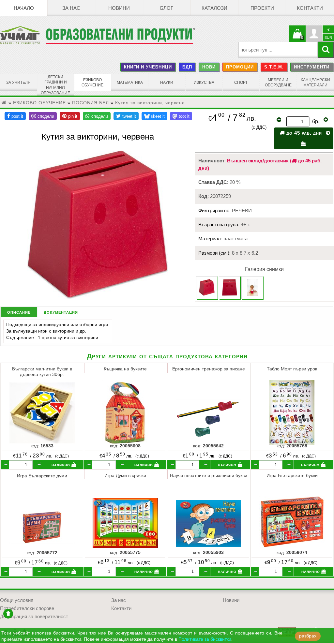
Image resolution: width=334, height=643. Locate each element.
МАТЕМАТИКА (130, 82)
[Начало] (4, 102)
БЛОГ (166, 8)
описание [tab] (19, 312)
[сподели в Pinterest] (70, 116)
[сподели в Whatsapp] (97, 116)
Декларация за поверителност (34, 616)
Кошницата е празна (297, 37)
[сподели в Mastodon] (181, 116)
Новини (119, 8)
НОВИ (209, 67)
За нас (71, 8)
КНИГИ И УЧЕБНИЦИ (148, 67)
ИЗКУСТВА (204, 82)
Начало (24, 8)
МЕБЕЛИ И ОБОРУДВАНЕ (278, 82)
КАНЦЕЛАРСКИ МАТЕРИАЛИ (315, 82)
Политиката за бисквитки (204, 639)
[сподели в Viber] (43, 116)
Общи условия (16, 600)
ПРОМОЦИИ (240, 67)
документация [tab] (61, 312)
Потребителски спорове (27, 608)
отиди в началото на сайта (8, 614)
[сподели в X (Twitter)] (126, 116)
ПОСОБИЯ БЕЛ (90, 102)
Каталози (214, 8)
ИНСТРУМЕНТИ (311, 67)
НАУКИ (166, 82)
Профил (314, 33)
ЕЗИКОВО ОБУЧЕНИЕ (92, 82)
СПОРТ (241, 82)
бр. (315, 121)
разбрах (307, 636)
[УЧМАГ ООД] (22, 35)
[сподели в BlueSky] (154, 116)
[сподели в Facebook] (15, 116)
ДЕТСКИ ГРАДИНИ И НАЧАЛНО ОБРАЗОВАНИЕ (55, 85)
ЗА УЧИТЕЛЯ (18, 82)
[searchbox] (278, 50)
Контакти (310, 8)
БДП (187, 67)
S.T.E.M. (274, 67)
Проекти (262, 8)
